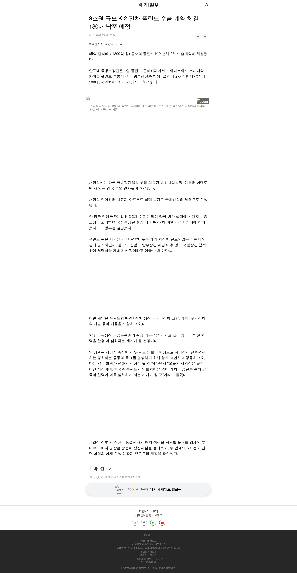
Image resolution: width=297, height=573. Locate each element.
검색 (206, 5)
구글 (135, 523)
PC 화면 (148, 534)
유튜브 (162, 523)
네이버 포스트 (153, 523)
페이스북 (144, 523)
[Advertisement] (148, 145)
